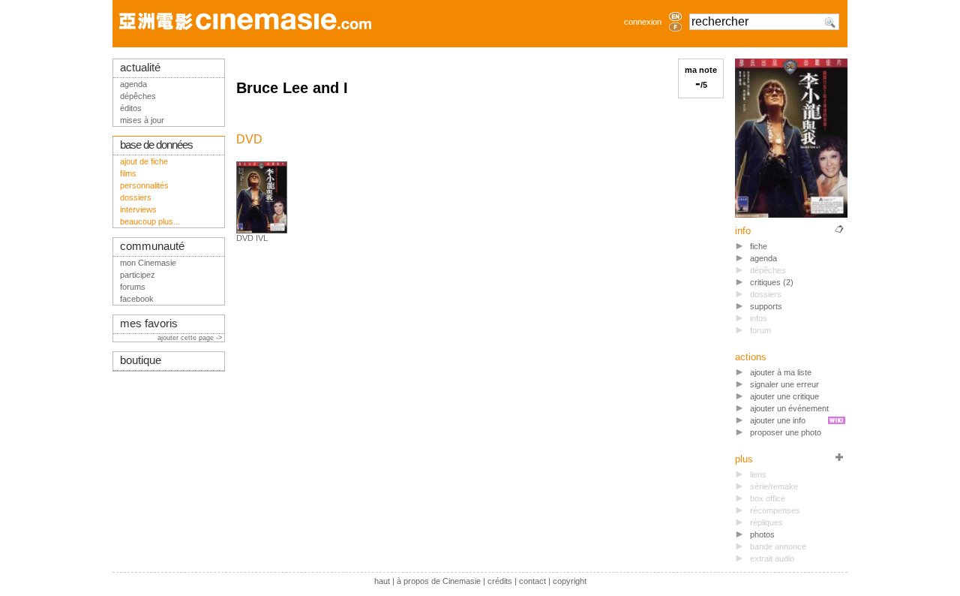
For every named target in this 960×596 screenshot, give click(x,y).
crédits (500, 580)
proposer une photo (785, 432)
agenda (763, 258)
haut (382, 580)
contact (532, 580)
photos (762, 534)
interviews (138, 209)
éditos (131, 108)
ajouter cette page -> (191, 338)
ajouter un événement (789, 408)
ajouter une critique (784, 396)
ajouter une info (778, 420)
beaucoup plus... (150, 221)
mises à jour (142, 120)
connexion (643, 21)
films (128, 173)
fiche (758, 246)
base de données (156, 145)
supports (766, 306)
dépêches (138, 96)
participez (137, 274)
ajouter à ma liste (781, 372)
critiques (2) (772, 282)
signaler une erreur (784, 384)
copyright (569, 580)
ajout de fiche (144, 161)
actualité (140, 68)
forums (133, 286)
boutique (140, 360)
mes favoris (149, 324)
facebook (137, 298)
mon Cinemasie (148, 262)
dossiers (136, 197)
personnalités (144, 185)
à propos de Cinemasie (439, 580)
